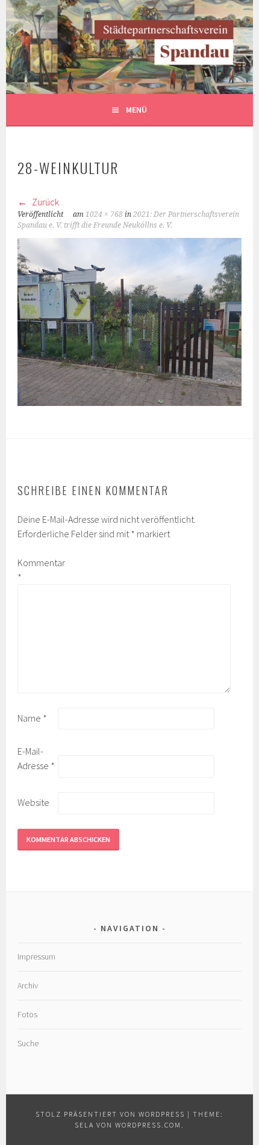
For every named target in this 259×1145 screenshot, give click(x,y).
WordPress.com (148, 1124)
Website (33, 802)
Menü (136, 109)
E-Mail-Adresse (36, 758)
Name (32, 718)
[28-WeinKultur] (129, 402)
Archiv (27, 985)
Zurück (44, 202)
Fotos (27, 1014)
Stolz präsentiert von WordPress (110, 1113)
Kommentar (36, 570)
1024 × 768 (104, 214)
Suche (28, 1043)
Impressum (36, 956)
